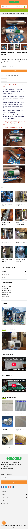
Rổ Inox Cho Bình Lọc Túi (6, 223)
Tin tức (3, 277)
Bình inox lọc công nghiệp (19, 13)
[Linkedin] (12, 75)
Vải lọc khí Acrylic (7, 447)
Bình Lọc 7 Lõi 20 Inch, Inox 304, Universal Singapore (20, 223)
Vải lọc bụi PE (6, 429)
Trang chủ (3, 13)
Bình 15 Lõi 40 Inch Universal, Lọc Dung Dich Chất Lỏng (6, 242)
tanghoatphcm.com (6, 292)
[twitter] (6, 487)
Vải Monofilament (20, 413)
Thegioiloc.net (14, 527)
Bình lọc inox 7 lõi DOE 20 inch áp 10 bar (20, 242)
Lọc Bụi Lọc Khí (5, 274)
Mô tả (4, 80)
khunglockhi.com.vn (6, 290)
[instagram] (12, 487)
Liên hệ (15, 70)
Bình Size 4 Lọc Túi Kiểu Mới (20, 205)
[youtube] (9, 487)
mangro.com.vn (5, 296)
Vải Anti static (6, 413)
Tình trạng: (3, 66)
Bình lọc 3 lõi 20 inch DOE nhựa (7, 260)
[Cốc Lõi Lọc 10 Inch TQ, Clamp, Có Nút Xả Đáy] (14, 2)
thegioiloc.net (5, 288)
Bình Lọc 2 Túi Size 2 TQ (7, 205)
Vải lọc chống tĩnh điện (20, 430)
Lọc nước (9, 13)
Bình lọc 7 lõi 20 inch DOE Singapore (20, 260)
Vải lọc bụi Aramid (20, 447)
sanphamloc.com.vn (6, 286)
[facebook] (2, 487)
